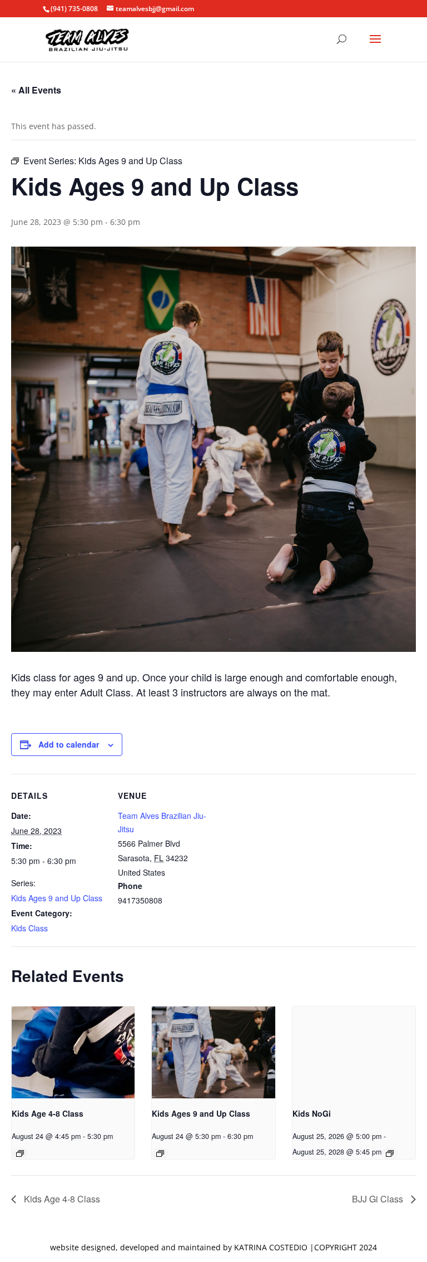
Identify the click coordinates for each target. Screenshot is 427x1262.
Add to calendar (68, 744)
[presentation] (73, 1052)
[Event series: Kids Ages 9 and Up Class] (160, 1153)
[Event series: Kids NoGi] (390, 1153)
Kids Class (29, 928)
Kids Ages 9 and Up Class (56, 897)
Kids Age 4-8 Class (47, 1113)
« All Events (36, 90)
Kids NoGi (311, 1113)
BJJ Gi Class (378, 1198)
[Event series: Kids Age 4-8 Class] (20, 1153)
